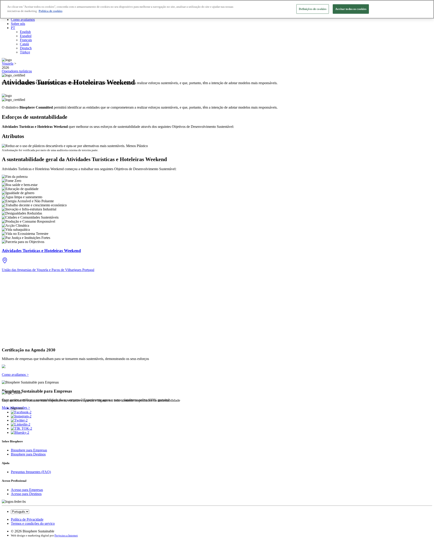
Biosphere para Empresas (29, 450)
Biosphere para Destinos (28, 454)
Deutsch (26, 48)
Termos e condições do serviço (33, 523)
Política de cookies (50, 11)
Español (25, 36)
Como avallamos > (15, 375)
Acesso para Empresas (27, 490)
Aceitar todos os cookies (350, 9)
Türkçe (25, 52)
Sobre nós (18, 24)
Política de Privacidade (27, 519)
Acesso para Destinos (26, 494)
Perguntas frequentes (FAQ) (31, 472)
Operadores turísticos (17, 71)
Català (24, 44)
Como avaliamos (23, 19)
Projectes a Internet (66, 535)
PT (13, 28)
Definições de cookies (312, 9)
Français (26, 40)
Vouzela (7, 63)
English (25, 32)
